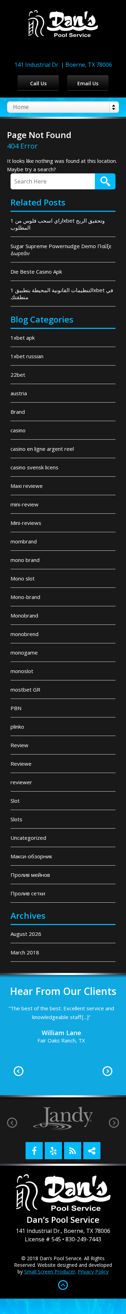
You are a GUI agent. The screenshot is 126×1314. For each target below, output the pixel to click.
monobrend (24, 633)
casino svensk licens (34, 467)
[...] (115, 1051)
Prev (18, 1071)
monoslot (21, 670)
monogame (24, 652)
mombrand (23, 541)
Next (107, 1071)
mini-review (24, 504)
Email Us (87, 83)
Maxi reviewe (26, 485)
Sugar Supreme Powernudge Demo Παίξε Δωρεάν (60, 250)
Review (19, 745)
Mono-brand (25, 596)
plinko (17, 726)
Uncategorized (28, 837)
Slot (15, 800)
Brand (17, 411)
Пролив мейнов (30, 874)
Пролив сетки (27, 893)
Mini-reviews (25, 522)
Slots (16, 819)
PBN (15, 708)
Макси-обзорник (31, 856)
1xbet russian (26, 356)
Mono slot (22, 578)
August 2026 (25, 933)
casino (18, 430)
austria (18, 393)
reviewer (21, 782)
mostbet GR (25, 689)
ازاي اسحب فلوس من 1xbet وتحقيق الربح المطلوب (57, 224)
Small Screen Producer (49, 1271)
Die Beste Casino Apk (36, 271)
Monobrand (24, 615)
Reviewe (20, 763)
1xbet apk (22, 337)
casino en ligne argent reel (42, 448)
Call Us (38, 83)
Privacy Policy (93, 1271)
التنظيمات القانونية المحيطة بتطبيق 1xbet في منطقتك (61, 294)
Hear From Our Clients (63, 991)
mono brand (25, 559)
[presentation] (12, 1123)
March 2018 (24, 952)
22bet (17, 374)
